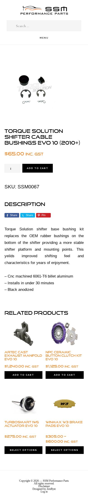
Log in (44, 491)
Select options (23, 450)
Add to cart (37, 168)
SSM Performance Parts (44, 10)
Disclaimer (44, 486)
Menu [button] (44, 38)
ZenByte (51, 488)
